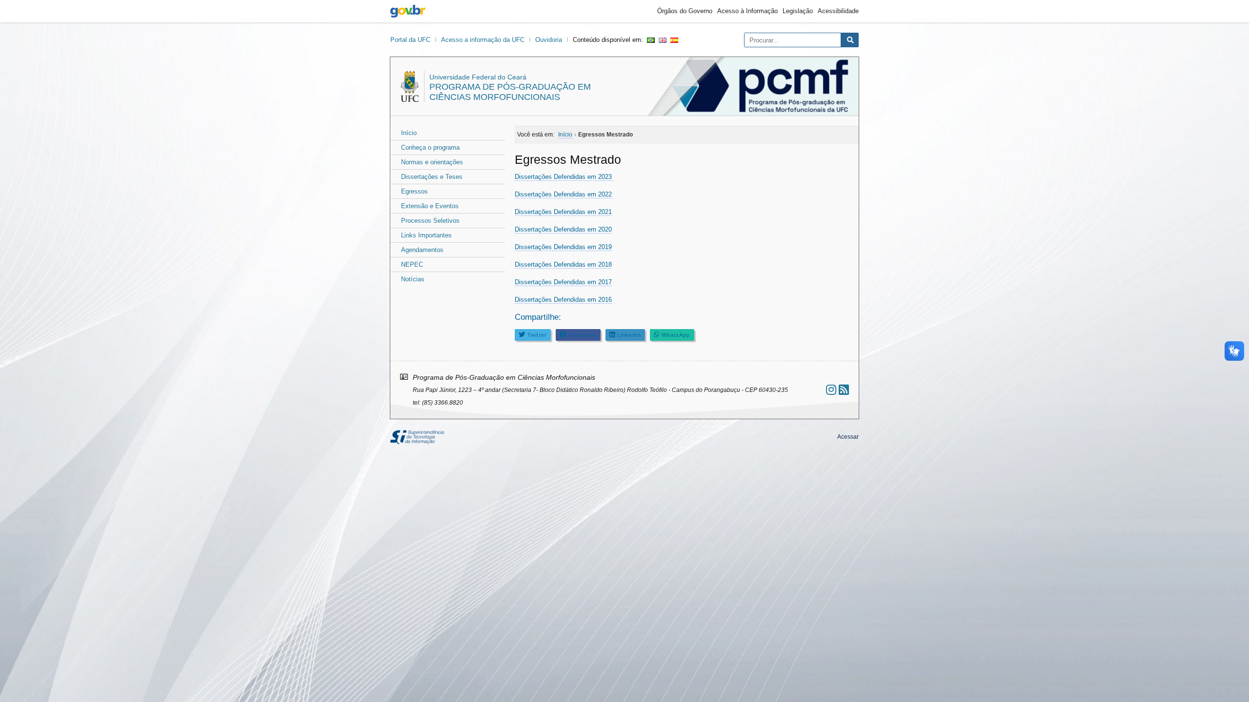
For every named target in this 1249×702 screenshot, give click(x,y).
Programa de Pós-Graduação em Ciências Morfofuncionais (510, 92)
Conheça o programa (430, 147)
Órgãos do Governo (684, 11)
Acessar (848, 436)
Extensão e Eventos (430, 206)
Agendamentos (422, 250)
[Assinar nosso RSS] (844, 389)
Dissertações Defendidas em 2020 (563, 229)
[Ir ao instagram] (831, 389)
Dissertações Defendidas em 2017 (563, 282)
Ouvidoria (548, 39)
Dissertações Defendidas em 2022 (563, 194)
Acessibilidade (838, 11)
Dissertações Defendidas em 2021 (563, 211)
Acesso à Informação (747, 11)
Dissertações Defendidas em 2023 (564, 176)
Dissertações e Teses (432, 176)
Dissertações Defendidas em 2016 (563, 299)
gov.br (407, 11)
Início (409, 132)
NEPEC (412, 264)
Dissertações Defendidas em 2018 (563, 264)
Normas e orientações (432, 162)
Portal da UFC (410, 39)
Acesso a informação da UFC (482, 39)
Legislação (798, 11)
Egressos (414, 191)
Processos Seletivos (430, 220)
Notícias (412, 279)
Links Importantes (426, 235)
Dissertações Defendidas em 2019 (563, 247)
